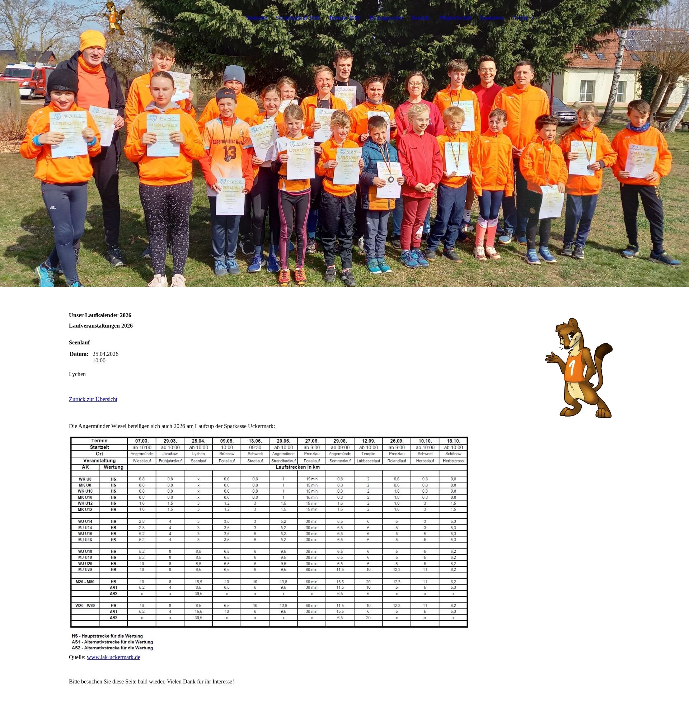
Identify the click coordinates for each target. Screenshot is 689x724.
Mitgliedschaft (455, 18)
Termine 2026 (344, 18)
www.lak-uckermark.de (113, 657)
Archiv (520, 18)
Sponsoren (492, 18)
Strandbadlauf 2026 (298, 18)
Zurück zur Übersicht (93, 399)
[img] (114, 18)
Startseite (257, 18)
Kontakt (421, 18)
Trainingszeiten (386, 18)
